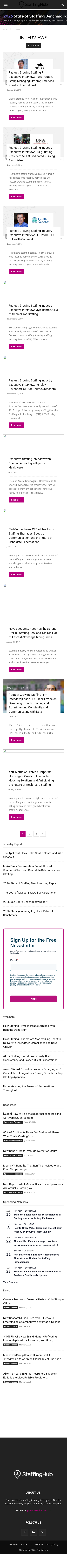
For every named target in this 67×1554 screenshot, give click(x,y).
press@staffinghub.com (39, 1510)
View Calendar (10, 1282)
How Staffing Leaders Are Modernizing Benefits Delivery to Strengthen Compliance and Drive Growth (32, 1042)
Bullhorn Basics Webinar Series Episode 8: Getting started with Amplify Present (37, 1216)
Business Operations (13, 1192)
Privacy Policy (52, 1544)
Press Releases (10, 1308)
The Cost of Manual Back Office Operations (29, 892)
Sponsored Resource (13, 1122)
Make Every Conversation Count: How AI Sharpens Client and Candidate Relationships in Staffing (31, 870)
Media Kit (38, 1544)
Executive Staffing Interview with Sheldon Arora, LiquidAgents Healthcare (30, 463)
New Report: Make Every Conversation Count (30, 1151)
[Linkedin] (33, 1532)
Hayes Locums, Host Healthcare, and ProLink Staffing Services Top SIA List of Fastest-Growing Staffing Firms (33, 633)
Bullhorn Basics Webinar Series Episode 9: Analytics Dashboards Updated (37, 1273)
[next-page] (43, 834)
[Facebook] (24, 1532)
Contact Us (26, 1544)
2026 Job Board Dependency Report (25, 901)
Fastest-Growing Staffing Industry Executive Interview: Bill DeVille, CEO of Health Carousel (32, 235)
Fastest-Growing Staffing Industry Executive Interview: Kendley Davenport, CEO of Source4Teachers (32, 385)
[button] (5, 4)
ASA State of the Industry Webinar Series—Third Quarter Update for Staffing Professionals (37, 1258)
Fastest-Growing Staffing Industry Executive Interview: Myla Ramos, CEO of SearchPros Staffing (33, 310)
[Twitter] (42, 1532)
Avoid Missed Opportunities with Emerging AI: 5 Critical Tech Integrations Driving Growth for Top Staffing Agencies (32, 1073)
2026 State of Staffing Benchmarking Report (30, 883)
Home (4, 29)
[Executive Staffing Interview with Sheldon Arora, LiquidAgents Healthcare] (33, 451)
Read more (16, 117)
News (6, 1290)
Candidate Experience (13, 1141)
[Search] (62, 4)
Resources (9, 1104)
